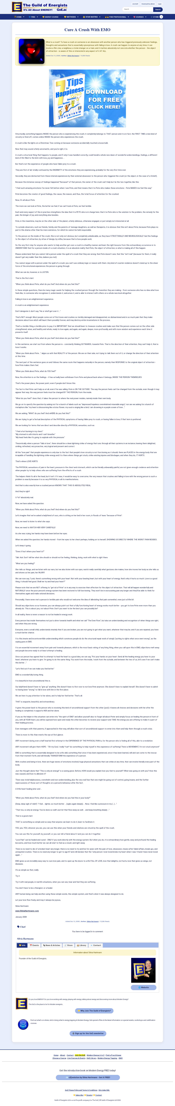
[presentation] (51, 945)
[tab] (22, 945)
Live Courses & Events (76, 1058)
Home (56, 1055)
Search (158, 9)
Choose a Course (59, 1058)
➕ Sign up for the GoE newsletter (88, 1033)
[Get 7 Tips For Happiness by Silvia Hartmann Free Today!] (87, 127)
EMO (121, 1058)
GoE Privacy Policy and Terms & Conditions (81, 1090)
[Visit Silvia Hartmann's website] (143, 983)
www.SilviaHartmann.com (27, 911)
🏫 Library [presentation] (81, 945)
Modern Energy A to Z (95, 1055)
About (62, 1055)
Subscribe (79, 1095)
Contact (70, 1055)
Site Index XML (104, 1090)
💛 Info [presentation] (22, 945)
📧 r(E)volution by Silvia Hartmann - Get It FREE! (88, 1077)
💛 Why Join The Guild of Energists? (94, 1011)
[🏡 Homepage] (39, 7)
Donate (89, 1095)
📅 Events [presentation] (34, 945)
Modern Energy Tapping (107, 1058)
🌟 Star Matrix (90, 17)
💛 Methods (70, 17)
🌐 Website (143, 987)
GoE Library (91, 1058)
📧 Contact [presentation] (95, 945)
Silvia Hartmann (73, 56)
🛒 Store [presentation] (68, 945)
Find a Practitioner (113, 1055)
